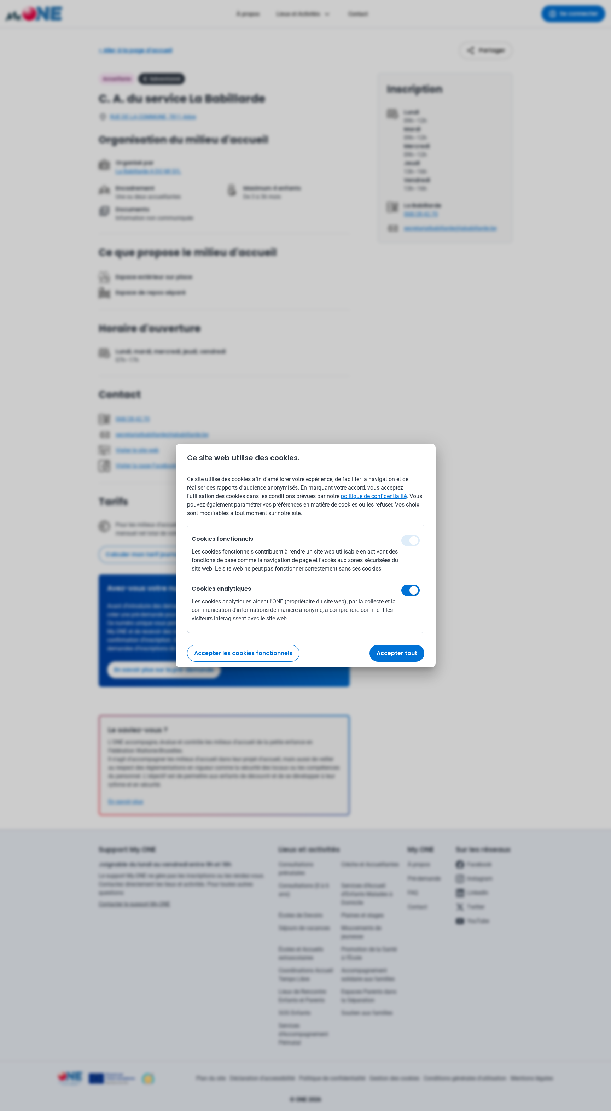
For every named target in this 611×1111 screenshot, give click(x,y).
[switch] (410, 590)
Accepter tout (397, 653)
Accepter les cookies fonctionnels (243, 653)
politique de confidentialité (374, 496)
